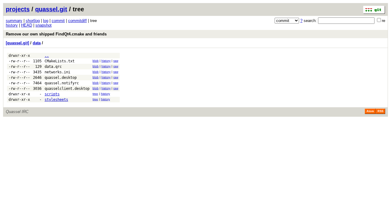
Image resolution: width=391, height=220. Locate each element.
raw (115, 60)
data (37, 43)
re (383, 20)
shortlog (33, 20)
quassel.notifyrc (62, 83)
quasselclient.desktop (67, 88)
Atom (370, 111)
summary (14, 20)
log (45, 20)
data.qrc (53, 66)
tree (95, 93)
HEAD (26, 25)
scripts (52, 94)
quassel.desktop (61, 77)
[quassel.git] (17, 43)
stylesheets (56, 99)
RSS (380, 111)
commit (58, 20)
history (12, 25)
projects (18, 9)
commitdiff (77, 20)
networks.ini (57, 72)
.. (47, 55)
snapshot (43, 25)
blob (96, 60)
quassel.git (51, 9)
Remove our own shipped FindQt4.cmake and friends (56, 34)
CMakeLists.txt (60, 61)
